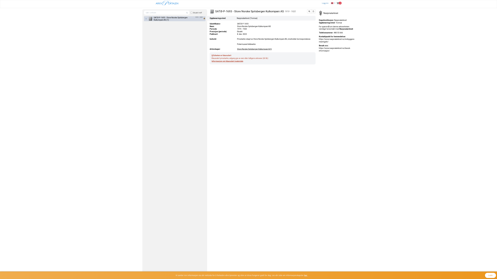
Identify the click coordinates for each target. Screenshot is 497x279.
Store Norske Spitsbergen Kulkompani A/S (254, 49)
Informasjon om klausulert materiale (227, 61)
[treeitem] (175, 18)
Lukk (490, 275)
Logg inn (325, 3)
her (306, 275)
